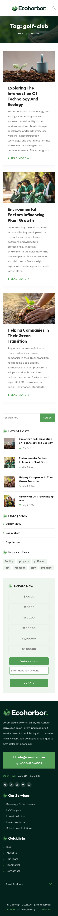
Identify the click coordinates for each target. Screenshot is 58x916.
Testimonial (13, 865)
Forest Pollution (15, 816)
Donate (29, 683)
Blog (8, 847)
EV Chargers (13, 810)
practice (46, 567)
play (33, 567)
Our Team (12, 859)
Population (13, 542)
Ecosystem (13, 533)
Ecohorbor (13, 909)
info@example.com (31, 757)
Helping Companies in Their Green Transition (28, 335)
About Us (12, 853)
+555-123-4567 (30, 763)
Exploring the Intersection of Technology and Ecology (23, 96)
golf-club (39, 561)
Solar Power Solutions (19, 828)
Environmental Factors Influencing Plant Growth (26, 215)
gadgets (24, 561)
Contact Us (13, 871)
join (7, 567)
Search (47, 417)
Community (13, 523)
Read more (18, 158)
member (20, 567)
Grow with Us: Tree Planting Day (36, 498)
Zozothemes (43, 909)
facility (9, 561)
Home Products (15, 822)
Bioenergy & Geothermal (20, 804)
